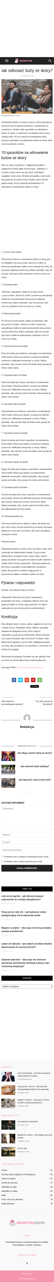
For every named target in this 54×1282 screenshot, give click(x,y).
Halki (3, 1195)
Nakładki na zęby (9, 1187)
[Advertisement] (27, 28)
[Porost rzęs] (8, 1151)
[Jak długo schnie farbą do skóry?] (8, 756)
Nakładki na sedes (9, 1191)
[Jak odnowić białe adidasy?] (8, 769)
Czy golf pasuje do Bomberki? (44, 702)
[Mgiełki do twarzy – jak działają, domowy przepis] (8, 1138)
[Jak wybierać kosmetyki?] (8, 1125)
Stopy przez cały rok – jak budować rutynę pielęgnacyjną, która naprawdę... (33, 1088)
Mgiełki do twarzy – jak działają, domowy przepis (34, 1136)
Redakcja (27, 727)
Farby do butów (8, 1178)
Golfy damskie (7, 1203)
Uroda (4, 1170)
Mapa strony (27, 1274)
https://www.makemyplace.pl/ (30, 667)
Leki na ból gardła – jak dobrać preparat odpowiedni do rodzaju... (33, 1075)
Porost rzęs (22, 1148)
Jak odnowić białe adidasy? (34, 766)
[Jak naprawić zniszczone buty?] (8, 783)
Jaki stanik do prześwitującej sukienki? (12, 702)
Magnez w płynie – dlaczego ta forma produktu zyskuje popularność (33, 1101)
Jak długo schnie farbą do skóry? (34, 753)
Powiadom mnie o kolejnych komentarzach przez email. (26, 857)
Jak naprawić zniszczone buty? (34, 779)
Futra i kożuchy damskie (12, 1199)
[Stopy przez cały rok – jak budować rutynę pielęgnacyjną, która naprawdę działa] (8, 1090)
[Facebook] (27, 1263)
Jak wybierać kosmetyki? (27, 1121)
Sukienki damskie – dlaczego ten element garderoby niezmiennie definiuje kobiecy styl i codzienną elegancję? (25, 963)
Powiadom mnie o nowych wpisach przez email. (23, 861)
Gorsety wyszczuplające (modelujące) (18, 1174)
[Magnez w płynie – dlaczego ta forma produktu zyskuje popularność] (8, 1103)
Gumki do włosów (9, 1182)
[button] (50, 61)
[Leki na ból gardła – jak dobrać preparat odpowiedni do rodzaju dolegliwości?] (8, 1077)
